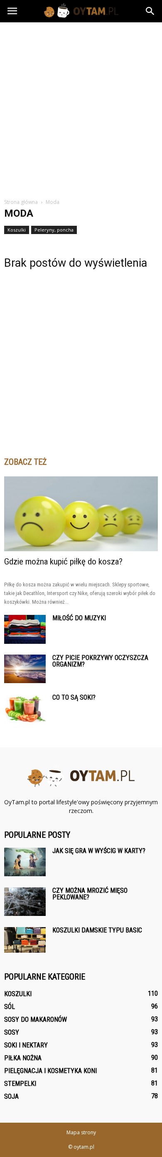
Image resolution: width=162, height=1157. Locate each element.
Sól (9, 1007)
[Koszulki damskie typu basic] (25, 940)
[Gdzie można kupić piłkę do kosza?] (81, 513)
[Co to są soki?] (25, 708)
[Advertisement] (81, 107)
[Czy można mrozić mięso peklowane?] (25, 901)
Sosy (11, 1032)
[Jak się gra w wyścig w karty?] (25, 862)
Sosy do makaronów (35, 1019)
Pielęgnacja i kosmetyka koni (50, 1071)
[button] (150, 11)
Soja (11, 1096)
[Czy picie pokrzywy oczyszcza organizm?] (25, 669)
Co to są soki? (74, 697)
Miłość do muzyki (79, 618)
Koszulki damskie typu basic (97, 930)
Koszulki (16, 230)
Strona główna (21, 202)
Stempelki (20, 1084)
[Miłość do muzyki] (25, 629)
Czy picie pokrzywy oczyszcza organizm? (100, 661)
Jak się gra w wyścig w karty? (98, 851)
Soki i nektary (26, 1045)
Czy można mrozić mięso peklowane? (90, 894)
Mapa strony (81, 1132)
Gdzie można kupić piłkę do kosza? (63, 562)
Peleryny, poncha (54, 230)
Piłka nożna (23, 1058)
